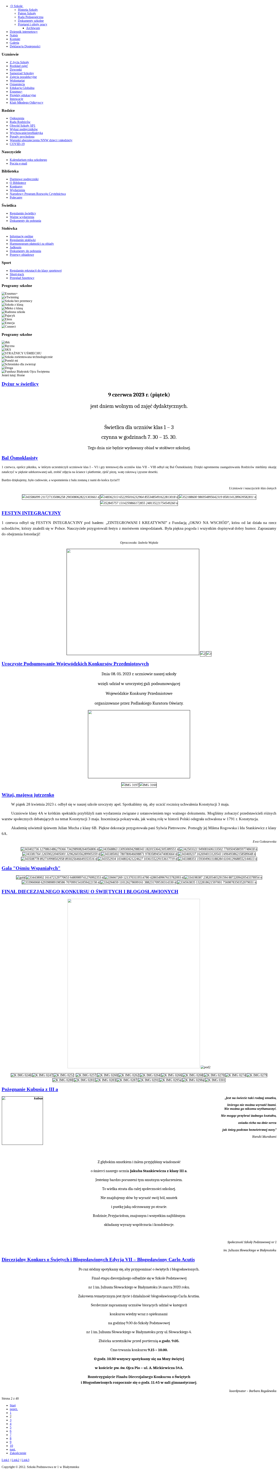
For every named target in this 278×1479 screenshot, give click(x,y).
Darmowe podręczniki (24, 179)
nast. (13, 1449)
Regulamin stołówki (23, 240)
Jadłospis (15, 247)
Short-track (17, 274)
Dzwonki (16, 69)
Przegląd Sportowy (22, 278)
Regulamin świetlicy (23, 213)
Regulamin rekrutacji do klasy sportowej (36, 270)
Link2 (15, 1460)
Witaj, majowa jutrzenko (28, 794)
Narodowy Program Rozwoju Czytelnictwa (38, 193)
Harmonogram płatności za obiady (32, 243)
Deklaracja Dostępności (25, 46)
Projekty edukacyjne (23, 95)
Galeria (14, 42)
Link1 (5, 1460)
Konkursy (16, 186)
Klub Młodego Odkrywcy (26, 102)
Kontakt (15, 39)
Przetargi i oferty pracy (32, 24)
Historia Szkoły (28, 9)
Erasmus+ (16, 91)
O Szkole (16, 6)
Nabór (14, 35)
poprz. (14, 1409)
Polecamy (16, 197)
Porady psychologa (22, 136)
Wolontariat (17, 80)
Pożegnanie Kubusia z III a (30, 1089)
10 (11, 1445)
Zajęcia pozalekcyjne (23, 77)
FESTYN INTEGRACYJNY (31, 513)
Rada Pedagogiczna (30, 17)
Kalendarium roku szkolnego (28, 159)
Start (13, 1405)
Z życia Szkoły (19, 62)
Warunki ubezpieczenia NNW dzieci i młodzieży (41, 140)
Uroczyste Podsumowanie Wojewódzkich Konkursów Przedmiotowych (75, 663)
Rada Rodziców (20, 122)
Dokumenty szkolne (31, 20)
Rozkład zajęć (19, 66)
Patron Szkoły (27, 13)
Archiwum (33, 28)
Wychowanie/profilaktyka (26, 133)
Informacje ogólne (21, 236)
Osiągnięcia (17, 84)
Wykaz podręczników (24, 129)
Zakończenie (18, 1453)
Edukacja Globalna (22, 88)
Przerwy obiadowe (22, 254)
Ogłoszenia (17, 118)
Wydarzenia (17, 190)
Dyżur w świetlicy (20, 383)
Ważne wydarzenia (22, 217)
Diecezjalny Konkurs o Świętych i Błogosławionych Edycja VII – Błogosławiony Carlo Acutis (98, 1259)
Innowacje (16, 99)
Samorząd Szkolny (22, 73)
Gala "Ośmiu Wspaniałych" (31, 868)
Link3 (25, 1460)
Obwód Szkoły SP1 (22, 125)
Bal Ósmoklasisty (20, 457)
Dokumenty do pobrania (25, 220)
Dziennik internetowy (24, 31)
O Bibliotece (18, 182)
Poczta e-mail (18, 163)
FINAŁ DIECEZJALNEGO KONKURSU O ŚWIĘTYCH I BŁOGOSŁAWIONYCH (90, 891)
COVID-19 (17, 144)
